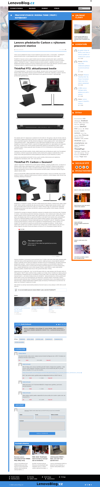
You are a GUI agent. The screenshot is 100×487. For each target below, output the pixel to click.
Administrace (51, 478)
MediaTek (76, 135)
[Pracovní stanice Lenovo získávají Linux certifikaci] (39, 301)
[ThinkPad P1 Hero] (27, 186)
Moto (80, 135)
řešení (85, 156)
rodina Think (42, 15)
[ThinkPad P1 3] (21, 197)
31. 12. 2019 (39, 360)
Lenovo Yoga (83, 133)
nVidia (81, 138)
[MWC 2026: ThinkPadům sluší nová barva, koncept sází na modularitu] (40, 450)
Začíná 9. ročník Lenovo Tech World (80, 241)
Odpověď (48, 360)
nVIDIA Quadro (19, 342)
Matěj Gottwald (19, 49)
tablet (76, 145)
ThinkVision (77, 151)
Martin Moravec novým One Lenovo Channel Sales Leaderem (82, 206)
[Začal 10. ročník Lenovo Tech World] (82, 182)
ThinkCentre (77, 146)
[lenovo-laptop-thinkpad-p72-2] (27, 85)
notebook (77, 138)
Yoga (81, 156)
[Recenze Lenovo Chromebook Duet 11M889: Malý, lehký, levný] (22, 450)
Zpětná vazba (33, 478)
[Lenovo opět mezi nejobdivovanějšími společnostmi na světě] (82, 214)
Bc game (80, 50)
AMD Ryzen (77, 120)
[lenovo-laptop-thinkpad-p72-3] (52, 85)
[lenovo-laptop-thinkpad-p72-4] (27, 99)
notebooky (21, 18)
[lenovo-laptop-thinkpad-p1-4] (36, 197)
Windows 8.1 (77, 154)
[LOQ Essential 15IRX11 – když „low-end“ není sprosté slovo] (58, 450)
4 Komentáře (20, 349)
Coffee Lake (39, 339)
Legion (82, 131)
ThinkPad (22, 339)
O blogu (63, 477)
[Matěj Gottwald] (56, 324)
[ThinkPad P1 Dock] (61, 197)
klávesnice (76, 131)
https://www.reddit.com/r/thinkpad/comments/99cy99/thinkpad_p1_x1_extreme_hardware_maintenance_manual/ (52, 372)
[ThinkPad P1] (52, 186)
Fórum (56, 8)
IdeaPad (83, 126)
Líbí (19, 360)
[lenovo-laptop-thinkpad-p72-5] (52, 99)
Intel (75, 128)
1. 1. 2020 (41, 378)
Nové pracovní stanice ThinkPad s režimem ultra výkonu (55, 308)
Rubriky (45, 8)
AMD (84, 118)
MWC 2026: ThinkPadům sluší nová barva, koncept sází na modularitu (40, 458)
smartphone (79, 143)
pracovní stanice (24, 15)
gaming (82, 124)
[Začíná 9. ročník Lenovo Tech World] (82, 232)
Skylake (84, 140)
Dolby (80, 122)
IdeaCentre (76, 126)
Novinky (31, 477)
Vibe (88, 151)
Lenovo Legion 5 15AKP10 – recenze (84, 101)
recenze (77, 141)
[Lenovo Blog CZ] (21, 3)
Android (84, 121)
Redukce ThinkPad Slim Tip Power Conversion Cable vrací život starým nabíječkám (83, 79)
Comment (21, 420)
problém (86, 138)
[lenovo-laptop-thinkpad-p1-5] (50, 197)
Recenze (32, 8)
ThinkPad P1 (48, 339)
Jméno (20, 414)
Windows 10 (84, 154)
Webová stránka (54, 414)
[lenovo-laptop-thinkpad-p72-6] (39, 121)
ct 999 (80, 88)
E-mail (36, 414)
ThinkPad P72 (58, 339)
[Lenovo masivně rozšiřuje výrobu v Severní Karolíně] (82, 28)
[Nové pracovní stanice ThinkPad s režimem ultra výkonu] (57, 301)
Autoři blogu (47, 477)
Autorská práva (15, 478)
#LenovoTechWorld (78, 118)
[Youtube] (89, 484)
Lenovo (77, 133)
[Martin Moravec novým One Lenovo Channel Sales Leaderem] (82, 197)
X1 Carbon (76, 156)
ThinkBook (81, 145)
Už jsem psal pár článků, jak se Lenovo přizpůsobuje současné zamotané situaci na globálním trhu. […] (82, 38)
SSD (86, 143)
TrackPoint (84, 151)
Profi (53, 15)
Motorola (85, 135)
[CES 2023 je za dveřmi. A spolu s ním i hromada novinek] (82, 249)
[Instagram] (87, 484)
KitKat (86, 128)
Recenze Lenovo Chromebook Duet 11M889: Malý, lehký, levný (22, 458)
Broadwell (76, 122)
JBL (83, 128)
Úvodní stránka (16, 8)
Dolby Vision (76, 124)
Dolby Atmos (85, 122)
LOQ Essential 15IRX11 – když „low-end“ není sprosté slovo (57, 458)
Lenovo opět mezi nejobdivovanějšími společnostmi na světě (81, 223)
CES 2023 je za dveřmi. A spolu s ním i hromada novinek (81, 258)
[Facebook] (91, 484)
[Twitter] (85, 484)
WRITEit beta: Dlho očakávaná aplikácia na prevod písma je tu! (84, 66)
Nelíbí (27, 360)
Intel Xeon (30, 339)
